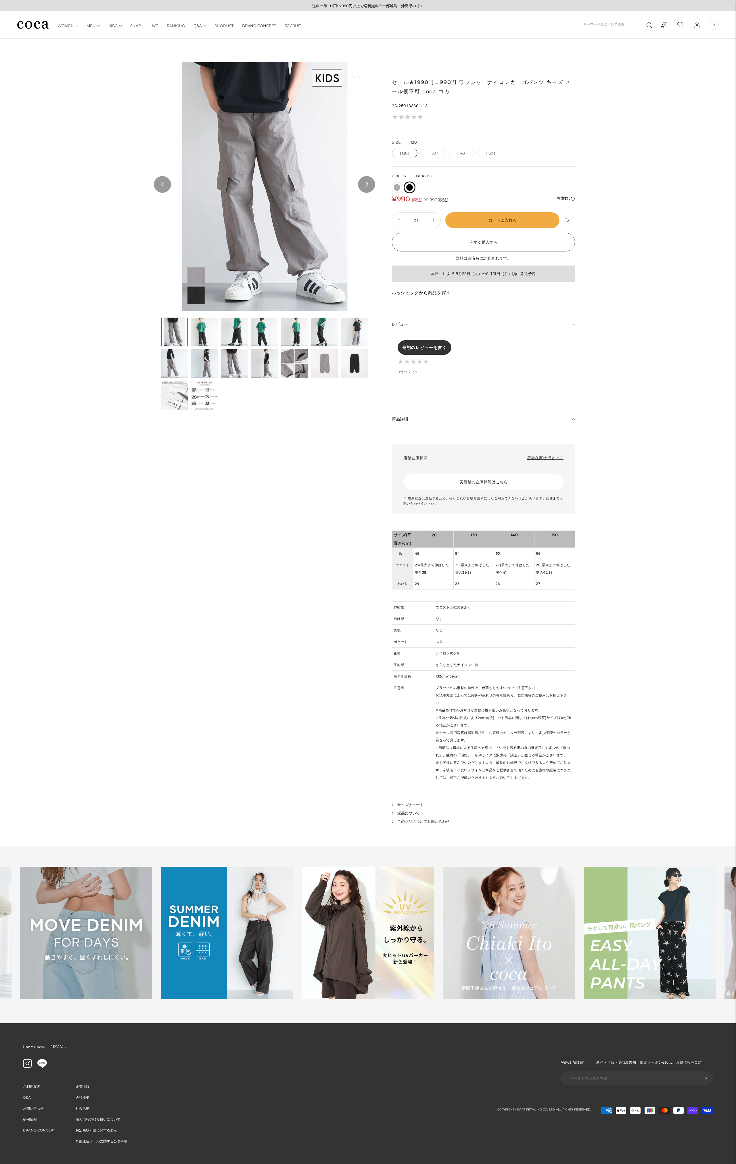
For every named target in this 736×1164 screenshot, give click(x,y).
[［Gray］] (397, 187)
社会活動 (82, 1108)
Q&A (197, 25)
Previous (162, 184)
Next (366, 184)
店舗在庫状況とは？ (545, 457)
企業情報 (82, 1086)
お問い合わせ (33, 1108)
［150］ (490, 153)
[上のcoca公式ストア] (42, 1066)
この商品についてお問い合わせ (423, 821)
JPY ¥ (57, 1046)
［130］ (433, 153)
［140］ (462, 153)
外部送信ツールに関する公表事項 (101, 1141)
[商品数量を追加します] (398, 220)
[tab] (174, 332)
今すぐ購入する (483, 242)
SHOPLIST (223, 25)
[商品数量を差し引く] (434, 220)
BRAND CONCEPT (259, 25)
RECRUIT (293, 25)
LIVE (154, 25)
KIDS (113, 25)
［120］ (404, 153)
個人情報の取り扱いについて (98, 1119)
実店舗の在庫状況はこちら (483, 481)
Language (34, 1046)
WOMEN (65, 25)
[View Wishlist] (685, 24)
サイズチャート (410, 804)
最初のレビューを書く (424, 347)
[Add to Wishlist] (567, 220)
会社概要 (82, 1097)
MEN (91, 25)
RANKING (176, 25)
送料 (460, 258)
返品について (408, 813)
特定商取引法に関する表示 (96, 1130)
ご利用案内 (31, 1086)
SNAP (135, 25)
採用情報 (30, 1119)
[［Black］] (410, 187)
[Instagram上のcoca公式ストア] (27, 1066)
